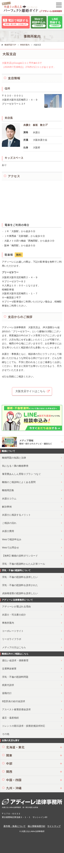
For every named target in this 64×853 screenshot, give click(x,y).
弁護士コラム (9, 498)
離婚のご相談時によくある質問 (18, 482)
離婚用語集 (8, 490)
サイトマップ (54, 826)
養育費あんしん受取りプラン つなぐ (21, 474)
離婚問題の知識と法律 (14, 457)
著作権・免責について (14, 826)
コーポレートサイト (13, 631)
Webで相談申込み (11, 539)
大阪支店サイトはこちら (30, 391)
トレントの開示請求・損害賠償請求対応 (23, 726)
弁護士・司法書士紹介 (14, 614)
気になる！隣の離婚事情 (15, 465)
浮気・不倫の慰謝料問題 (15, 677)
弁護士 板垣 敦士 (34, 125)
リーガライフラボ (11, 639)
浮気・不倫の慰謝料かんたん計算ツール (23, 563)
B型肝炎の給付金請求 (13, 701)
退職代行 (7, 693)
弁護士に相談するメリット (16, 514)
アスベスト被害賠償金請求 (16, 709)
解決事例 (7, 506)
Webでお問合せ (10, 547)
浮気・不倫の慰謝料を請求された (20, 585)
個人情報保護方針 (36, 826)
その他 (5, 734)
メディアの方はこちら (14, 647)
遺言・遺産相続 (10, 717)
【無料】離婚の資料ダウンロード (20, 555)
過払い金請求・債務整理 (15, 660)
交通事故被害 (9, 668)
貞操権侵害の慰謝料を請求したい (20, 593)
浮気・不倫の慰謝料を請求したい (20, 577)
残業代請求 (8, 685)
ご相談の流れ (9, 523)
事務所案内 (8, 622)
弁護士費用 (8, 531)
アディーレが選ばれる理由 (16, 606)
